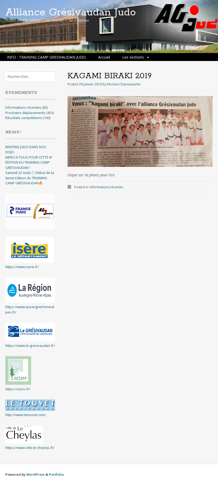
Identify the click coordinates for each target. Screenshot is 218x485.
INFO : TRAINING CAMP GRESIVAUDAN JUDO (46, 57)
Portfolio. (57, 474)
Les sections (133, 57)
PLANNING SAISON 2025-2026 (33, 69)
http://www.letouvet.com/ (25, 414)
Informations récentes (106, 187)
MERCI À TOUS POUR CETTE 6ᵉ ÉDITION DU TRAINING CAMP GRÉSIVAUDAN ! (28, 162)
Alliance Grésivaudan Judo (70, 12)
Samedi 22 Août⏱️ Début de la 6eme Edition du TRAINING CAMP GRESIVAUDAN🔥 (29, 177)
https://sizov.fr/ (17, 389)
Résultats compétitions (23, 117)
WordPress (35, 474)
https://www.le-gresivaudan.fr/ (30, 345)
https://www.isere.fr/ (22, 266)
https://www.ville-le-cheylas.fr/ (29, 447)
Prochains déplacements (25, 112)
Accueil (104, 57)
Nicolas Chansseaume (123, 84)
